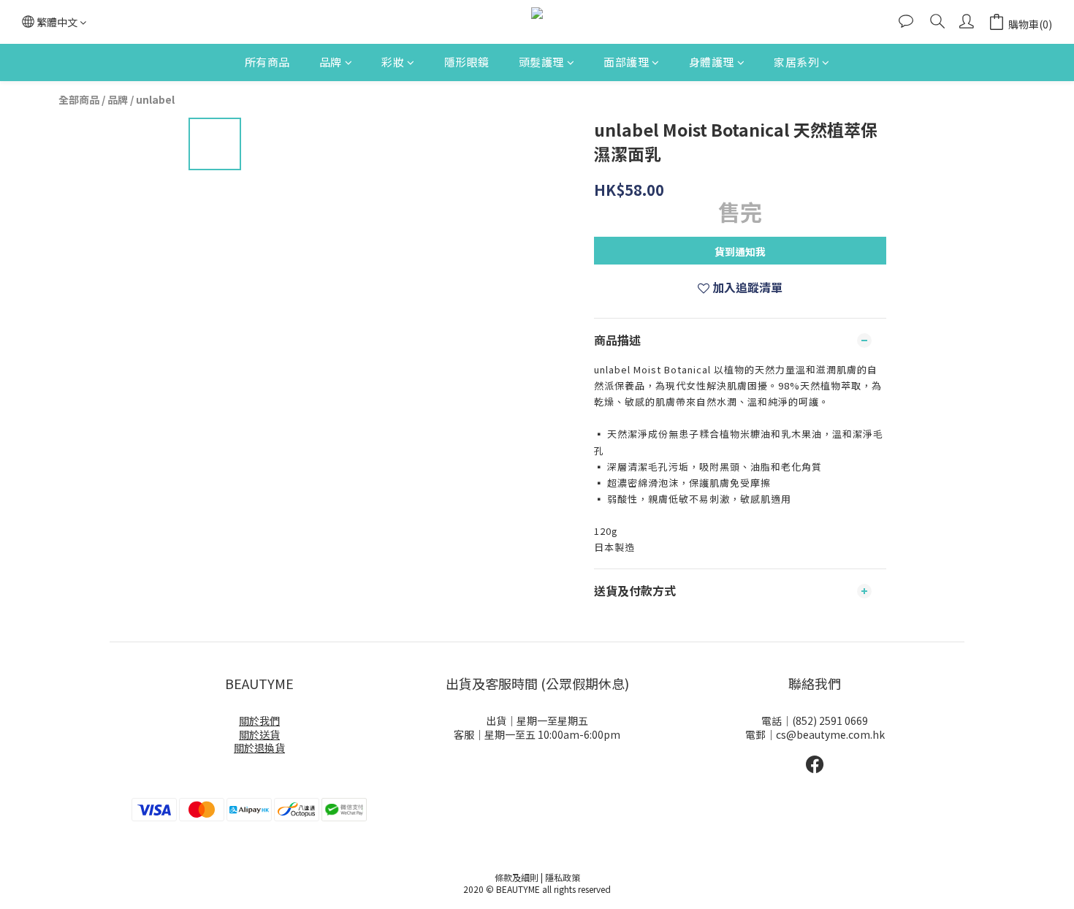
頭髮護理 (541, 61)
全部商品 (78, 99)
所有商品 (267, 61)
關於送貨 (259, 734)
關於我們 (259, 720)
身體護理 (711, 61)
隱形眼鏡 (467, 61)
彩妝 (392, 61)
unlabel (155, 99)
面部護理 (626, 61)
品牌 (330, 61)
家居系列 (796, 61)
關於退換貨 (259, 747)
